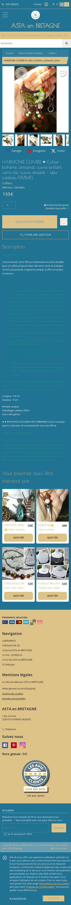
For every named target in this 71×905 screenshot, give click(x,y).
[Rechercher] (66, 43)
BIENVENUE (10, 640)
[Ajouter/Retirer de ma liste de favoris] (63, 221)
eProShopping (14, 848)
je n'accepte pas (17, 898)
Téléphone (10, 729)
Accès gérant (60, 848)
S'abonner (59, 827)
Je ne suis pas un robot (20, 834)
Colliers (52, 53)
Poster (60, 150)
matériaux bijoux (21, 433)
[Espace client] (46, 4)
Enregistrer (39, 150)
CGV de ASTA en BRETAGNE (18, 659)
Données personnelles (13, 698)
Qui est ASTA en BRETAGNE (18, 650)
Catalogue (9, 664)
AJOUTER (18, 537)
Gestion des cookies (12, 693)
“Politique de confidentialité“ (40, 886)
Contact (37, 4)
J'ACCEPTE (54, 898)
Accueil (9, 53)
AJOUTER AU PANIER (29, 222)
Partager (16, 150)
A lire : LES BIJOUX (13, 655)
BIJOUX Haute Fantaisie (31, 53)
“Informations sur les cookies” (54, 883)
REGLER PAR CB (12, 645)
